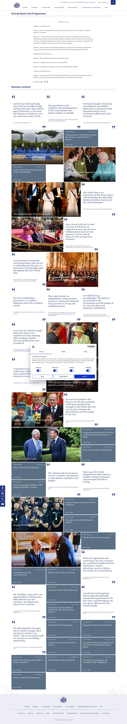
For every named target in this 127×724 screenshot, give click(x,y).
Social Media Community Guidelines (89, 713)
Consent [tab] (41, 351)
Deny (42, 376)
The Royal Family (59, 7)
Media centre (39, 713)
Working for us (106, 713)
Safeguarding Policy (72, 713)
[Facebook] (45, 82)
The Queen (34, 7)
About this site (21, 713)
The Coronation (46, 7)
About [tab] (85, 351)
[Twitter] (47, 82)
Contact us (30, 713)
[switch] (55, 370)
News (106, 7)
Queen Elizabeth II (73, 7)
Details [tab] (63, 351)
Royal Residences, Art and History (91, 7)
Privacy (48, 713)
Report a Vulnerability (58, 713)
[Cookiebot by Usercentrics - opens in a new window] (88, 347)
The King (24, 7)
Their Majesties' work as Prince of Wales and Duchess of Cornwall (77, 2)
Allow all (84, 376)
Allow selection (63, 376)
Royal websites (102, 2)
